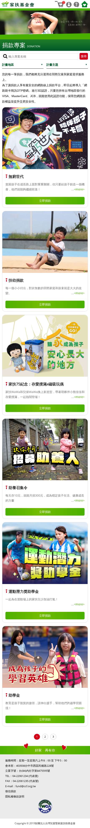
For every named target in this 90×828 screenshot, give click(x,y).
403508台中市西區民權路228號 (35, 766)
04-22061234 (20, 776)
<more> (79, 189)
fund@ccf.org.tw (25, 786)
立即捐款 (45, 201)
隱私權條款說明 (14, 796)
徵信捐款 (10, 791)
